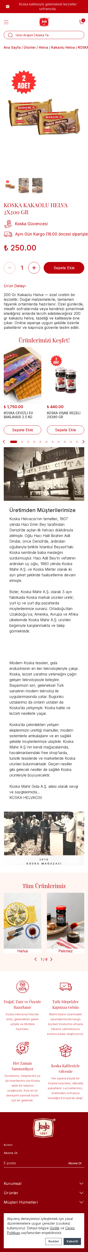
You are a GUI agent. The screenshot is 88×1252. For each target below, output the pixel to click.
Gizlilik (54, 1228)
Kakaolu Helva (63, 47)
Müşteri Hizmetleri (21, 1202)
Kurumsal (12, 1183)
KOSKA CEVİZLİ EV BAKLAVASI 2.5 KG (18, 415)
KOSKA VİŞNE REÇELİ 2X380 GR (63, 415)
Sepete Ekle (64, 267)
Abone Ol (74, 1163)
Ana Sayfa (12, 47)
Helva (43, 47)
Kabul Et (72, 1241)
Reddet (53, 1241)
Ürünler (30, 47)
